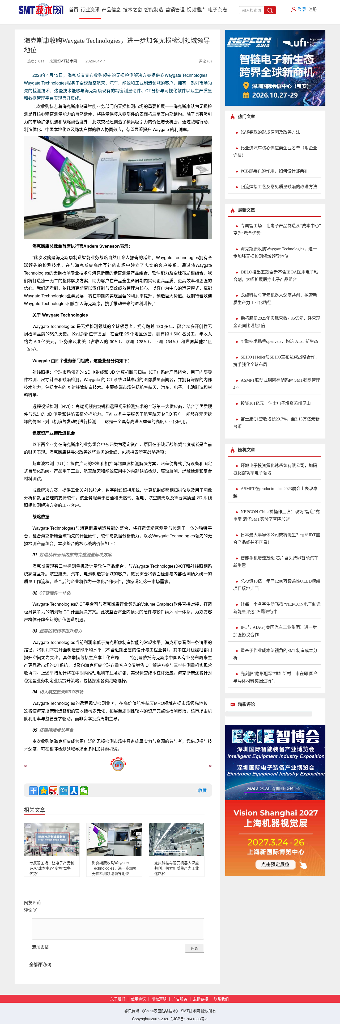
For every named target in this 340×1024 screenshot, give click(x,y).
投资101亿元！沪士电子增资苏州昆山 (276, 403)
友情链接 (200, 999)
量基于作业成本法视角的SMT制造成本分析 (275, 654)
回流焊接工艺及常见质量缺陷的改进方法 (279, 186)
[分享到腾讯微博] (64, 790)
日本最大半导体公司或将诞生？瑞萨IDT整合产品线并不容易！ (276, 539)
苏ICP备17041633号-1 (189, 1018)
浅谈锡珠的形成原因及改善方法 (270, 132)
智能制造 (153, 9)
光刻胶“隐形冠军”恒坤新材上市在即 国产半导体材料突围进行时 (275, 677)
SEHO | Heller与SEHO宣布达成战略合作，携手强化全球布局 (276, 361)
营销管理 (175, 9)
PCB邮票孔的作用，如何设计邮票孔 (274, 171)
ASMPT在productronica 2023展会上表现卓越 (275, 492)
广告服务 (179, 999)
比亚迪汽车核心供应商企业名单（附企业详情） (275, 152)
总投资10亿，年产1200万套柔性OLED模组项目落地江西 (276, 585)
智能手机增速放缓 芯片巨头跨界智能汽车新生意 (275, 562)
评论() (30, 910)
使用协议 (138, 999)
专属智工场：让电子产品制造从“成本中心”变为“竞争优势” (51, 868)
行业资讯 (90, 9)
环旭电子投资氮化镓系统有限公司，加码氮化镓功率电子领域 (275, 469)
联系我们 (221, 999)
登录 (302, 9)
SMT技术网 (67, 61)
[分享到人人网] (74, 790)
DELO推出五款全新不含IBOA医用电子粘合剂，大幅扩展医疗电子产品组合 (275, 276)
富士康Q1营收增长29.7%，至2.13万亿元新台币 (276, 423)
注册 (312, 9)
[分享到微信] (84, 790)
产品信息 (111, 9)
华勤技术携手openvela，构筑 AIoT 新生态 (279, 341)
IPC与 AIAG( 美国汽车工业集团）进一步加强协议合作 (275, 631)
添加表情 (40, 947)
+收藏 (201, 790)
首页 (74, 9)
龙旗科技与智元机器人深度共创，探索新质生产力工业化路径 (176, 868)
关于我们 (117, 999)
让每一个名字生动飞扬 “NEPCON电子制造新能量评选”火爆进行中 (277, 608)
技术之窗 (132, 9)
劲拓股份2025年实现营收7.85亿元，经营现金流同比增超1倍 (276, 322)
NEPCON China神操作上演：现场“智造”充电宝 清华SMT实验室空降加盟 (276, 515)
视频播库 (196, 9)
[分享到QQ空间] (43, 790)
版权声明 (159, 999)
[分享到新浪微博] (53, 790)
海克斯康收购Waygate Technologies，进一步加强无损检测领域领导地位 (114, 868)
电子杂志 (217, 9)
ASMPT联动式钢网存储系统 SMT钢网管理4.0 (276, 384)
